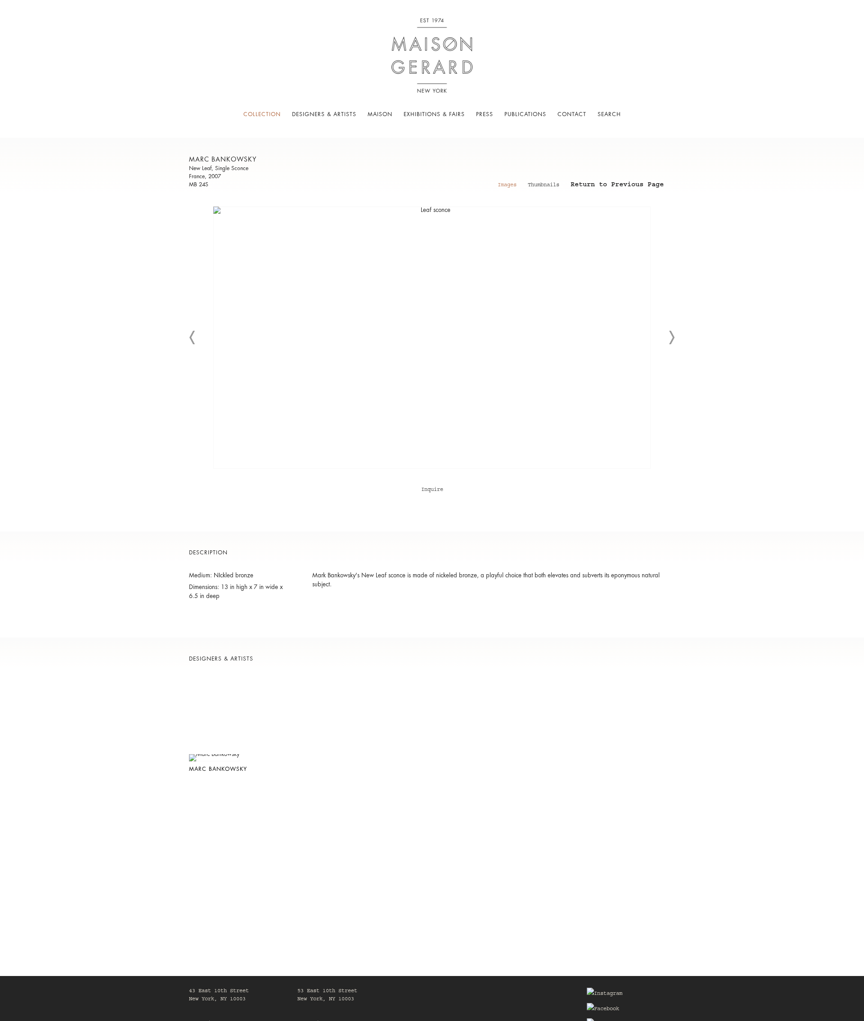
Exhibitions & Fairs (434, 114)
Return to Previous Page (617, 186)
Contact (572, 114)
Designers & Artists (324, 114)
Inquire (432, 490)
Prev (192, 337)
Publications (525, 114)
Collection (262, 114)
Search (609, 114)
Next (671, 337)
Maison (380, 114)
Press (484, 114)
